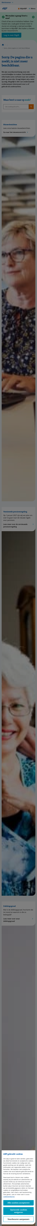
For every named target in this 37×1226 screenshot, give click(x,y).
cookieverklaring (8, 1197)
